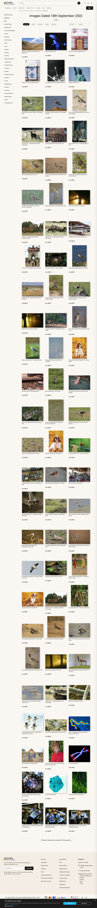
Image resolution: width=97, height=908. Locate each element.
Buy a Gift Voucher (46, 881)
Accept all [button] (70, 903)
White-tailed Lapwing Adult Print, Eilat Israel (32, 639)
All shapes (26, 24)
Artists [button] (14, 8)
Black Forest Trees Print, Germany (76, 205)
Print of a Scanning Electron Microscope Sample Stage (31, 795)
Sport (6, 99)
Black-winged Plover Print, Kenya (52, 391)
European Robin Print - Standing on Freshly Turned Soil (32, 515)
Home (26, 10)
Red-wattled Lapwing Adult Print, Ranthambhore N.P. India (29, 546)
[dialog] (48, 903)
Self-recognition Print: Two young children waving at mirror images (31, 733)
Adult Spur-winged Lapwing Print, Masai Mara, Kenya (79, 639)
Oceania (7, 68)
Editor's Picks (30, 8)
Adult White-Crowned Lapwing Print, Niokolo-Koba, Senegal (79, 546)
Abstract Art (8, 27)
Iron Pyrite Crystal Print (50, 794)
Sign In (89, 8)
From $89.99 (25, 57)
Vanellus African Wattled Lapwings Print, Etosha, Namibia (78, 175)
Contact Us (81, 859)
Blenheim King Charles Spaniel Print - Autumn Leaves (79, 361)
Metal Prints (62, 881)
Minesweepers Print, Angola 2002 (29, 763)
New (43, 8)
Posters (7, 77)
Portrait (33, 24)
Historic (7, 52)
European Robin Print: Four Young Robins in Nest (32, 484)
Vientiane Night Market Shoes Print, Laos (54, 143)
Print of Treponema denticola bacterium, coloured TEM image (78, 733)
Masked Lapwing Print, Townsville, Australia (32, 360)
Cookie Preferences (64, 887)
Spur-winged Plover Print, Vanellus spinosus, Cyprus (79, 515)
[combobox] (48, 3)
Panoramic (54, 24)
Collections (21, 8)
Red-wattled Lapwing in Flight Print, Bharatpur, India (32, 113)
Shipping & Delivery (64, 872)
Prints (6, 81)
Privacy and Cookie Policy (13, 904)
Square (47, 24)
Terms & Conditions (64, 875)
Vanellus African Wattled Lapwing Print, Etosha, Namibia (54, 298)
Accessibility (62, 859)
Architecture (8, 40)
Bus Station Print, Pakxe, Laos (75, 483)
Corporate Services (46, 875)
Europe (7, 49)
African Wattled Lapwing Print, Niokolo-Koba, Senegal (55, 175)
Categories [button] (8, 8)
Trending (38, 8)
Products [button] (49, 8)
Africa (6, 33)
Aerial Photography (10, 30)
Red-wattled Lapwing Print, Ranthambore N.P (32, 670)
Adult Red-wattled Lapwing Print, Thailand (54, 483)
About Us (43, 859)
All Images (30, 10)
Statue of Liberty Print (74, 82)
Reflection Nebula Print (50, 51)
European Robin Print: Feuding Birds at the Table (55, 329)
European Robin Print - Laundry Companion (79, 453)
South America (9, 93)
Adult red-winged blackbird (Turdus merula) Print (32, 423)
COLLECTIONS (8, 24)
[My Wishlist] (84, 3)
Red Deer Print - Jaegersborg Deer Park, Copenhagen (31, 144)
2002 (35, 10)
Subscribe (29, 868)
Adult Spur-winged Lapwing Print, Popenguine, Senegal (55, 113)
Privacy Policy (63, 865)
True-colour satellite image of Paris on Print (55, 732)
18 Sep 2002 (44, 10)
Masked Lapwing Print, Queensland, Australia (55, 205)
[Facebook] (82, 898)
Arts (6, 43)
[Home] (10, 3)
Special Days (8, 96)
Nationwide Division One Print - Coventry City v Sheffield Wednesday (56, 826)
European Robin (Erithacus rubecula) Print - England (79, 392)
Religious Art (8, 84)
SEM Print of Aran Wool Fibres (76, 701)
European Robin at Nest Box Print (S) (53, 576)
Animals (7, 37)
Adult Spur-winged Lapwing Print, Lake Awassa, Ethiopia (77, 298)
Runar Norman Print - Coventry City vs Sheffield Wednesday (77, 826)
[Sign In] (91, 3)
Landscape (40, 24)
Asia (6, 46)
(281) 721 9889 (84, 862)
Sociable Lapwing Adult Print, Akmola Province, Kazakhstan (30, 206)
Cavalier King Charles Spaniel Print (29, 607)
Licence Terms (63, 878)
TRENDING (7, 18)
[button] (33, 906)
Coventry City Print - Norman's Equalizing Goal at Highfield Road (32, 826)
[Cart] (88, 3)
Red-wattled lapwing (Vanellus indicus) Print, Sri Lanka (79, 670)
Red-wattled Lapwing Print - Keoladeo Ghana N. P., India (32, 577)
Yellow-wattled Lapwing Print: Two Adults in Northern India (79, 577)
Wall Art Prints (22, 10)
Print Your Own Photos (47, 878)
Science (7, 87)
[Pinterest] (86, 898)
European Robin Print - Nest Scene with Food (79, 607)
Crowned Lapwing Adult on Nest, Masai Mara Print (55, 546)
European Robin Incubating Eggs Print (30, 391)
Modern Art (8, 62)
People (6, 71)
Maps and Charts (9, 59)
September (39, 10)
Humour (7, 55)
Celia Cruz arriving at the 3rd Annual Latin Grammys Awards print (54, 764)
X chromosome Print (73, 763)
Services (7, 90)
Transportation (9, 103)
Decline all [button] (84, 903)
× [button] (95, 900)
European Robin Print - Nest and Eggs (54, 268)
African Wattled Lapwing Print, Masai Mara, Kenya (55, 515)
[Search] (78, 3)
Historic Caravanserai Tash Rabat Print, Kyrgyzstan (31, 52)
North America (9, 65)
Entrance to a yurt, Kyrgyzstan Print (77, 51)
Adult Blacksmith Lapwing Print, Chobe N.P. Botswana (31, 298)
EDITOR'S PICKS (8, 15)
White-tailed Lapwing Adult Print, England (78, 268)
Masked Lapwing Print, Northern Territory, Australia (78, 423)
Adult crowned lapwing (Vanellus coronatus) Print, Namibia (79, 113)
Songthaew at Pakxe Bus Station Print (77, 237)
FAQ (60, 862)
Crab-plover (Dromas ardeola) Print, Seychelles (53, 361)
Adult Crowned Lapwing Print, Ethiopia (30, 453)
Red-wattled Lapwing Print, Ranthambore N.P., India (79, 329)
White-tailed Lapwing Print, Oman (29, 174)
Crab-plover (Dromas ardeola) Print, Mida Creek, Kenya (31, 702)
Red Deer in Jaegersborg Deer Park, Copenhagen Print (30, 237)
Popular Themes (9, 74)
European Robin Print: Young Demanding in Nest (78, 144)
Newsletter (62, 884)
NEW (5, 21)
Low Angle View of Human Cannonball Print (55, 82)
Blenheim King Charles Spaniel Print (53, 453)
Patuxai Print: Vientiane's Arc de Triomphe (31, 268)
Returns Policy (63, 868)
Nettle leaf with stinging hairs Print (77, 794)
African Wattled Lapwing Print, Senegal (54, 639)
